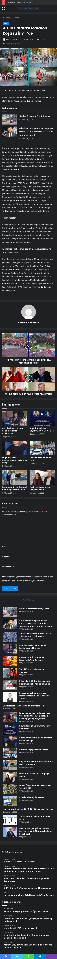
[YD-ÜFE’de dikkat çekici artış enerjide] (10, 673)
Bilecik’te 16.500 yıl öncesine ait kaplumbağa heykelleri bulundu (34, 682)
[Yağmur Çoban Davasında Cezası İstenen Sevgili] (14, 448)
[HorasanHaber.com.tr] (28, 8)
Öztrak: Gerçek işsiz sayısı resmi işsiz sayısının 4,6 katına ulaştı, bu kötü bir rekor (35, 831)
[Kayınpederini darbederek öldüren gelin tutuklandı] (14, 477)
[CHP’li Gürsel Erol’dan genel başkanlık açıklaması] (14, 418)
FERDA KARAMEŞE (13, 40)
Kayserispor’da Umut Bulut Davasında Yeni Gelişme (32, 658)
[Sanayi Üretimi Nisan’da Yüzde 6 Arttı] (10, 820)
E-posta (6, 557)
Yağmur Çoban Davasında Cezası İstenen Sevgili (14, 460)
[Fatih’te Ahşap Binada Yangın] (42, 448)
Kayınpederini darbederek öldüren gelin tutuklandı (14, 488)
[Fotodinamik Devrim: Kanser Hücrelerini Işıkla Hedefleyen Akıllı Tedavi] (10, 697)
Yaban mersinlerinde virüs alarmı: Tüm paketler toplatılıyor (30, 2)
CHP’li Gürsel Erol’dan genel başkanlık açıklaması (12, 431)
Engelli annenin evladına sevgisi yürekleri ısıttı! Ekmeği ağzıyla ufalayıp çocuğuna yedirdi (34, 716)
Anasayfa (8, 18)
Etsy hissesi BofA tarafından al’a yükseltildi (23, 705)
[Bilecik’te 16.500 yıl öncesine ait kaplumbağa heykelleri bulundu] (10, 685)
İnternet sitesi (8, 567)
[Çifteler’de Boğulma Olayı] (10, 801)
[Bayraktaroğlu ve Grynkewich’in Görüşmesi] (42, 418)
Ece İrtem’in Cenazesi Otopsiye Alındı (40, 488)
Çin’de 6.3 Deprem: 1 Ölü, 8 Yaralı (34, 116)
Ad (4, 547)
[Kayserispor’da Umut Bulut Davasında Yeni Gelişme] (10, 661)
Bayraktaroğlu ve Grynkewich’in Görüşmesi (42, 429)
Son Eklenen (28, 600)
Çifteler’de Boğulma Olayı (31, 797)
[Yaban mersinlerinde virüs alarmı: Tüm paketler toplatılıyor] (10, 637)
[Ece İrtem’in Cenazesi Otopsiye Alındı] (42, 477)
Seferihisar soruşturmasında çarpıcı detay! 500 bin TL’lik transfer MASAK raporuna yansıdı (36, 132)
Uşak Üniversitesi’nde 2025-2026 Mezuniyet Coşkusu (28, 809)
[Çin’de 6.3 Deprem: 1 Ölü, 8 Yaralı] (9, 119)
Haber (16, 18)
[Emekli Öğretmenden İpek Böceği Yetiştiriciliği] (10, 789)
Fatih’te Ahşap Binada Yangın (40, 459)
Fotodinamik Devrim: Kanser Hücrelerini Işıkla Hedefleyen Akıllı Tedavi (35, 696)
